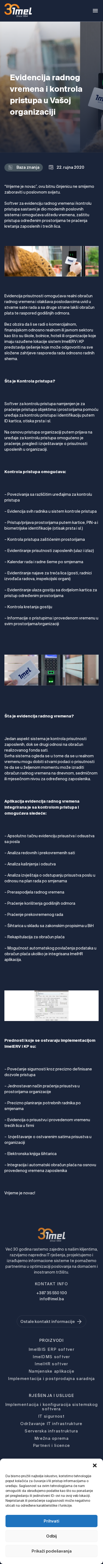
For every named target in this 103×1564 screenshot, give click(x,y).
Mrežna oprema (51, 1438)
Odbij (51, 1536)
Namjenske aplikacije (51, 1371)
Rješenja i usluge (51, 1395)
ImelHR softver (51, 1363)
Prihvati (51, 1521)
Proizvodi (51, 1340)
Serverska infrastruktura (51, 1431)
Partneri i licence (51, 1445)
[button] (95, 1465)
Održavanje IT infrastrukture (51, 1423)
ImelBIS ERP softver (51, 1349)
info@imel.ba (52, 1299)
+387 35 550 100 (51, 1293)
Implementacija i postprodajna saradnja (51, 1378)
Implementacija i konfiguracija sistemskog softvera (51, 1406)
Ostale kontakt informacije (47, 1321)
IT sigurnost (51, 1416)
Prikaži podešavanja (52, 1551)
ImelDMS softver (51, 1356)
